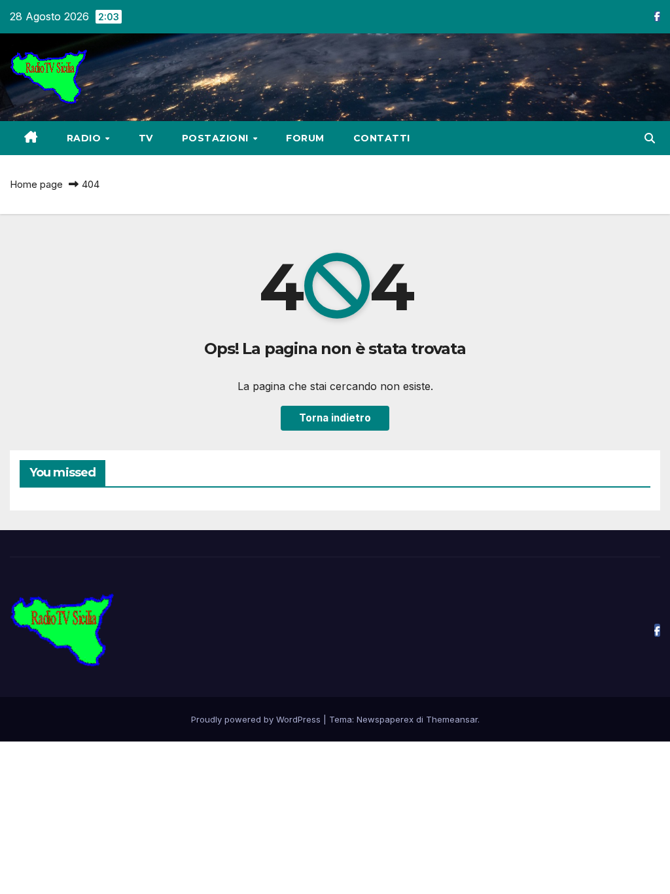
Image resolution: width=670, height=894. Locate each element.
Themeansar (452, 719)
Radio (85, 138)
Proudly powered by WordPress (257, 719)
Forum (305, 138)
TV (146, 138)
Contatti (381, 138)
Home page (36, 184)
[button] (649, 138)
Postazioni (217, 138)
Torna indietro (335, 418)
